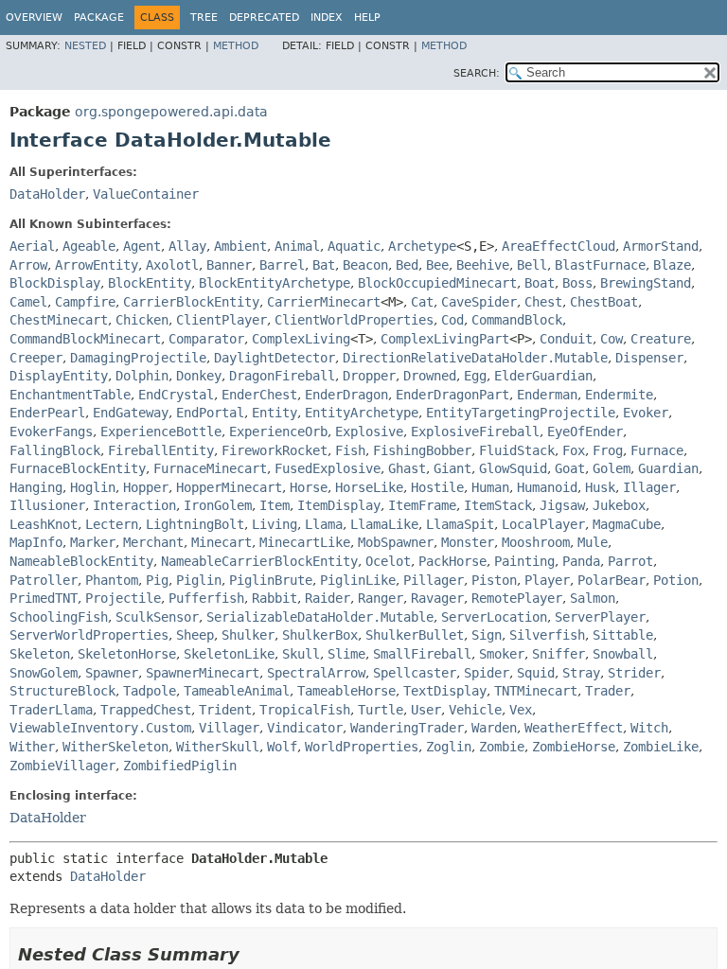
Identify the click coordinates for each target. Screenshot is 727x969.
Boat (539, 283)
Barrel (282, 265)
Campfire (85, 301)
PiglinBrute (270, 580)
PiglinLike (358, 580)
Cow (611, 338)
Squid (536, 672)
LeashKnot (43, 524)
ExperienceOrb (278, 431)
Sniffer (558, 653)
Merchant (153, 542)
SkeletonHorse (127, 653)
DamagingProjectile (138, 357)
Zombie (501, 746)
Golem (611, 468)
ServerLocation (494, 617)
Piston (494, 580)
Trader (607, 690)
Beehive (482, 265)
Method (235, 46)
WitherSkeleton (115, 746)
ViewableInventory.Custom (100, 727)
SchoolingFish (58, 617)
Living (274, 524)
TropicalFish (304, 709)
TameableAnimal (237, 690)
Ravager (437, 598)
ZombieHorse (573, 746)
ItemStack (498, 505)
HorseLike (369, 487)
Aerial (32, 246)
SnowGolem (43, 672)
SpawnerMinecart (202, 672)
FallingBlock (54, 450)
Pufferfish (206, 598)
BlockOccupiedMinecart (437, 283)
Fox (573, 450)
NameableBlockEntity (81, 561)
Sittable (623, 635)
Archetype (422, 246)
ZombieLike (661, 746)
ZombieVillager (62, 765)
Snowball (623, 653)
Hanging (35, 487)
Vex (520, 709)
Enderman (547, 394)
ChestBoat (604, 301)
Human (490, 487)
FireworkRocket (275, 450)
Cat (422, 301)
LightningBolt (195, 524)
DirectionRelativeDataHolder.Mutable (475, 357)
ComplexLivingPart (445, 338)
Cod (452, 319)
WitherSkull (217, 746)
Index (326, 17)
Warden (494, 727)
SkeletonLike (229, 653)
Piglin (199, 580)
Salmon (592, 598)
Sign (486, 635)
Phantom (111, 580)
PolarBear (611, 580)
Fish (350, 450)
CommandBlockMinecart (85, 338)
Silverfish (547, 635)
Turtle (380, 709)
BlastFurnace (600, 265)
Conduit (566, 338)
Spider (486, 672)
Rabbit (274, 598)
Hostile (437, 487)
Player (547, 580)
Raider (327, 598)
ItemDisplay (339, 505)
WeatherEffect (573, 727)
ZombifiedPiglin (180, 765)
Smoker (501, 653)
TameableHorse (346, 690)
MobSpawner (396, 542)
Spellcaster (414, 672)
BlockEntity (149, 283)
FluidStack (517, 450)
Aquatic (354, 246)
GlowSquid (513, 468)
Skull (301, 653)
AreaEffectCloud (558, 246)
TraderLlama (51, 709)
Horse (309, 487)
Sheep (195, 635)
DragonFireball (282, 375)
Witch (649, 727)
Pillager (433, 580)
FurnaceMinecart (210, 468)
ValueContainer (146, 194)
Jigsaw (562, 505)
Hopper (145, 487)
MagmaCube (627, 524)
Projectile (123, 598)
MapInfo (35, 542)
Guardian (668, 468)
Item (274, 505)
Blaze (672, 265)
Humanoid (547, 487)
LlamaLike (384, 524)
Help (367, 17)
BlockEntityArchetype (274, 283)
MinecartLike (304, 542)
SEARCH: (476, 73)
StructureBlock (62, 690)
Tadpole (149, 690)
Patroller (43, 580)
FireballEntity (161, 450)
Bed (407, 265)
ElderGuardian (543, 375)
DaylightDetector (274, 357)
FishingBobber (422, 450)
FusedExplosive (328, 468)
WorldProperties (361, 746)
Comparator (206, 338)
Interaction (134, 505)
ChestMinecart (58, 319)
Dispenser (649, 357)
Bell (532, 265)
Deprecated (264, 17)
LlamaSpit (460, 524)
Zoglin (448, 746)
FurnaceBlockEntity (77, 468)
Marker (92, 542)
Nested (85, 46)
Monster (467, 542)
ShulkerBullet (414, 635)
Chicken (141, 319)
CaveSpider (479, 301)
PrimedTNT (43, 598)
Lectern (111, 524)
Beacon (365, 265)
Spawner (111, 672)
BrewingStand (645, 283)
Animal (297, 246)
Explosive (369, 431)
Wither (32, 746)
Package (99, 17)
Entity (274, 412)
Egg (475, 375)
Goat (570, 468)
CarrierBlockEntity (191, 301)
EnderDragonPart (452, 394)
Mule (592, 542)
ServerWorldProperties (88, 635)
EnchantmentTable (70, 394)
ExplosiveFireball (475, 431)
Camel (28, 301)
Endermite (619, 394)
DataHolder (47, 194)
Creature (660, 338)
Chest (543, 301)
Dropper (369, 375)
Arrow (28, 265)
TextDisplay (445, 690)
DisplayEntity (58, 375)
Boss (577, 283)
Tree (204, 17)
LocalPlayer (543, 524)
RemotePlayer (516, 598)
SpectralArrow (316, 672)
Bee (437, 265)
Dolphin (141, 375)
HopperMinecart (229, 487)
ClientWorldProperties (354, 319)
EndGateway (130, 412)
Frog (608, 450)
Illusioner (47, 505)
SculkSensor (157, 617)
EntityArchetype (361, 412)
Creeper (35, 357)
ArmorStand (661, 246)
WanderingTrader (407, 727)
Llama (324, 524)
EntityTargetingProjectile (520, 412)
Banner (229, 265)
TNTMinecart (535, 690)
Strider (634, 672)
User (426, 709)
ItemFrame (422, 505)
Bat (323, 265)
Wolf (282, 746)
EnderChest (259, 394)
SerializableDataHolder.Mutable (320, 617)
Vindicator (305, 727)
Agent (142, 246)
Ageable (88, 246)
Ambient (240, 246)
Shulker (248, 635)
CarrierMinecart (324, 301)
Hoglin (92, 487)
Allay (187, 246)
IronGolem (218, 505)
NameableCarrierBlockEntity (259, 561)
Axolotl (172, 265)
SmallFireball (422, 653)
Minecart (221, 542)
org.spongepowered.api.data (171, 111)
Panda (581, 561)
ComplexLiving (301, 338)
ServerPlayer (600, 617)
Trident (225, 709)
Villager (229, 727)
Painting (524, 561)
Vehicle (475, 709)
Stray (581, 672)
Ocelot (388, 561)
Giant (452, 468)
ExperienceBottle (161, 431)
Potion (676, 580)
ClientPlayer (221, 319)
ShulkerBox (320, 635)
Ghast (407, 468)
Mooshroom (536, 542)
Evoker (645, 412)
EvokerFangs (51, 431)
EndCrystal (176, 394)
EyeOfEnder (585, 431)
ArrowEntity (96, 265)
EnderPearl (47, 412)
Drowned (429, 375)
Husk (600, 487)
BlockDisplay (54, 283)
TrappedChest (145, 709)
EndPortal (210, 412)
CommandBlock (516, 319)
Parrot (630, 561)
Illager (649, 487)
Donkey (199, 375)
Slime (346, 653)
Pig (157, 580)
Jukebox (619, 505)
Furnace (656, 450)
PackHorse (452, 561)
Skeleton (39, 653)
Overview (34, 17)
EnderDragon (346, 394)
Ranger (380, 598)
